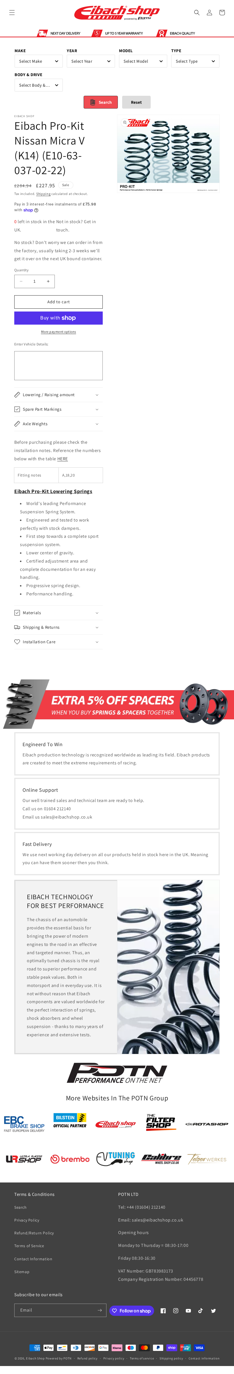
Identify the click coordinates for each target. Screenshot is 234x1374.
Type (176, 50)
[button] (12, 12)
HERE (62, 459)
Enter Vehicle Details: (31, 344)
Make (20, 50)
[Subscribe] (100, 1310)
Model (126, 50)
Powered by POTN (59, 1358)
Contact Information (33, 1258)
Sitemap (21, 1271)
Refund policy (87, 1358)
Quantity (21, 270)
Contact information (204, 1358)
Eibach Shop (35, 1358)
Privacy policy (113, 1358)
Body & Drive (28, 74)
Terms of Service (29, 1245)
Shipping (43, 194)
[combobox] (39, 61)
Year (72, 50)
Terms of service (142, 1358)
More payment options (58, 331)
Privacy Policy (26, 1220)
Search (20, 1207)
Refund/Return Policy (34, 1232)
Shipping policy (171, 1358)
